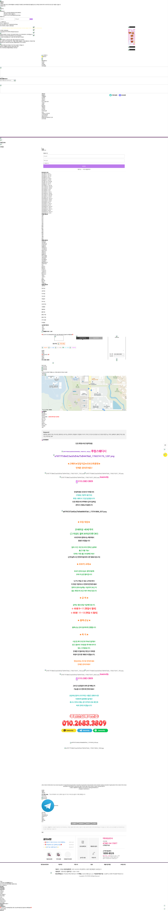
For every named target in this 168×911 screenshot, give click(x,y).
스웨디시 (43, 276)
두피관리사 (44, 245)
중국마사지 (44, 272)
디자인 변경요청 (45, 114)
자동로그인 (46, 163)
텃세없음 (43, 322)
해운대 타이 (2, 78)
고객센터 (43, 108)
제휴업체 (43, 106)
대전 (42, 221)
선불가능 (43, 285)
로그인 (1, 885)
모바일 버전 (123, 864)
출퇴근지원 (44, 314)
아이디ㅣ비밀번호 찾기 (4, 23)
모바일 (43, 62)
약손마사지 (44, 274)
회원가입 (79, 169)
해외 (42, 239)
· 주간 (43, 326)
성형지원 (43, 291)
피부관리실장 (44, 244)
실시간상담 (44, 118)
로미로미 (43, 269)
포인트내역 (2, 899)
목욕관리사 (44, 253)
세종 (42, 236)
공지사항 (43, 109)
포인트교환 (2, 895)
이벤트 (43, 63)
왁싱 (42, 265)
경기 (42, 216)
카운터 (43, 275)
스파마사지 (44, 271)
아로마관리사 (44, 248)
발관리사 (43, 267)
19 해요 (43, 102)
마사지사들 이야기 (45, 101)
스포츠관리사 (44, 249)
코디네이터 (44, 258)
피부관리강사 (44, 263)
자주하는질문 (44, 110)
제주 (42, 235)
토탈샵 (43, 282)
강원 (42, 233)
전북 (42, 231)
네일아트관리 (44, 257)
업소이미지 (96, 338)
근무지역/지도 (82, 338)
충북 (42, 232)
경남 (42, 223)
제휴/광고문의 (44, 116)
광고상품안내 (2, 894)
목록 (42, 832)
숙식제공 (43, 293)
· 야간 (43, 327)
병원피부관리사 (45, 262)
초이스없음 (44, 319)
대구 (42, 220)
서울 (42, 215)
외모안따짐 (44, 304)
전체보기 (6, 903)
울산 (42, 228)
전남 (42, 224)
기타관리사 (44, 283)
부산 (42, 219)
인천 (42, 218)
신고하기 (94, 823)
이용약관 (60, 864)
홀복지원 (43, 312)
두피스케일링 (44, 255)
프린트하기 (81, 823)
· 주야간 (43, 328)
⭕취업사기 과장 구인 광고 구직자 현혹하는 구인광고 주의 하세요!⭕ (59, 842)
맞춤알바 (43, 95)
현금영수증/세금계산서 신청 (47, 117)
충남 (42, 225)
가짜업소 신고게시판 (46, 113)
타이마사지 (44, 270)
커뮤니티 (43, 99)
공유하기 (88, 823)
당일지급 (43, 288)
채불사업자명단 (107, 864)
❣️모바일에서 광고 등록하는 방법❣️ (59, 844)
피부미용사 (44, 242)
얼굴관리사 (44, 254)
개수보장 (43, 296)
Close (1, 881)
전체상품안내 (44, 60)
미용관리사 (44, 246)
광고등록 (43, 64)
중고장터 (43, 105)
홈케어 (43, 279)
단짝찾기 (43, 100)
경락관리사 (44, 251)
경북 (42, 229)
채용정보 (43, 93)
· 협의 (43, 330)
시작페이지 (45, 55)
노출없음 (43, 306)
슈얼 (42, 278)
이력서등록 (44, 66)
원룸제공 (43, 309)
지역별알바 (44, 96)
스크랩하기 (74, 823)
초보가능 (43, 301)
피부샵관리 (44, 261)
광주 (42, 227)
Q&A (43, 112)
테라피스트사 (44, 250)
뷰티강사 (43, 266)
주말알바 (43, 298)
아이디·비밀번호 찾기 (86, 169)
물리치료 (43, 280)
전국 (42, 237)
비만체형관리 (44, 259)
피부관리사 (44, 241)
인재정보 (43, 97)
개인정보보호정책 (44, 864)
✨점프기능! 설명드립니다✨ (59, 847)
